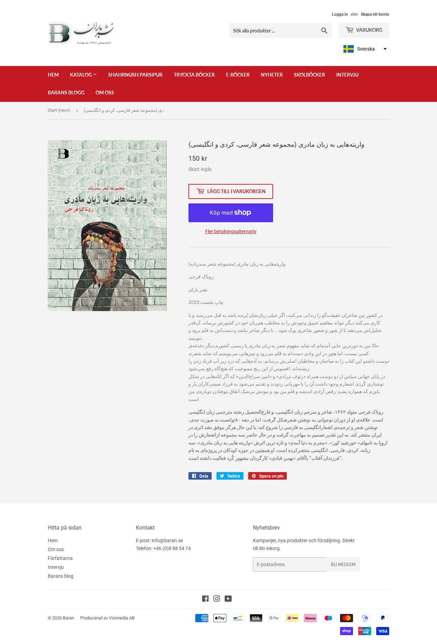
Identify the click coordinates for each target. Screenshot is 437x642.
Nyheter (272, 75)
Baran (68, 617)
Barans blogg (66, 92)
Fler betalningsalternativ (230, 231)
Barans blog (60, 576)
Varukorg (368, 30)
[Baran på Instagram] (216, 599)
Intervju (347, 75)
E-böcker (238, 75)
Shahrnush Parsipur (135, 75)
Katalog (81, 75)
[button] (364, 49)
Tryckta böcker (194, 75)
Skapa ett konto (375, 14)
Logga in (340, 14)
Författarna (60, 558)
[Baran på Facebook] (205, 599)
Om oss (105, 92)
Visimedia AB (122, 617)
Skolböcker (309, 75)
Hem (53, 75)
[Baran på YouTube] (228, 599)
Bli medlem (343, 564)
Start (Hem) (59, 110)
